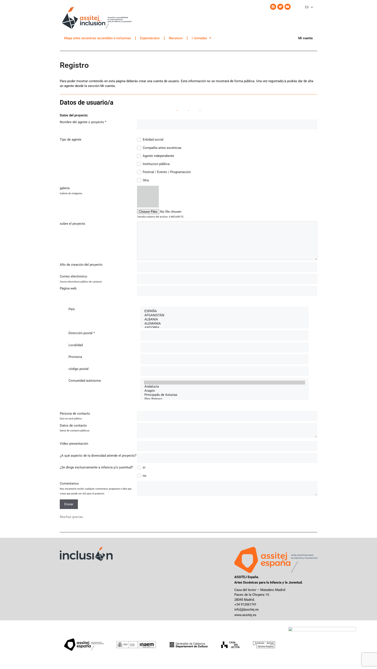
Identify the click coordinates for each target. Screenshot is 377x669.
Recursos (176, 38)
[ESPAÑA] (224, 311)
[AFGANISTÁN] (224, 315)
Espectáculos (150, 38)
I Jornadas (199, 38)
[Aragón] (224, 391)
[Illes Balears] (224, 399)
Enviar (68, 504)
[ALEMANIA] (224, 324)
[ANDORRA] (224, 328)
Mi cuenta (305, 38)
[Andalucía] (224, 387)
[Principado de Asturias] (224, 395)
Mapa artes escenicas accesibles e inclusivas (97, 38)
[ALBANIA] (224, 319)
